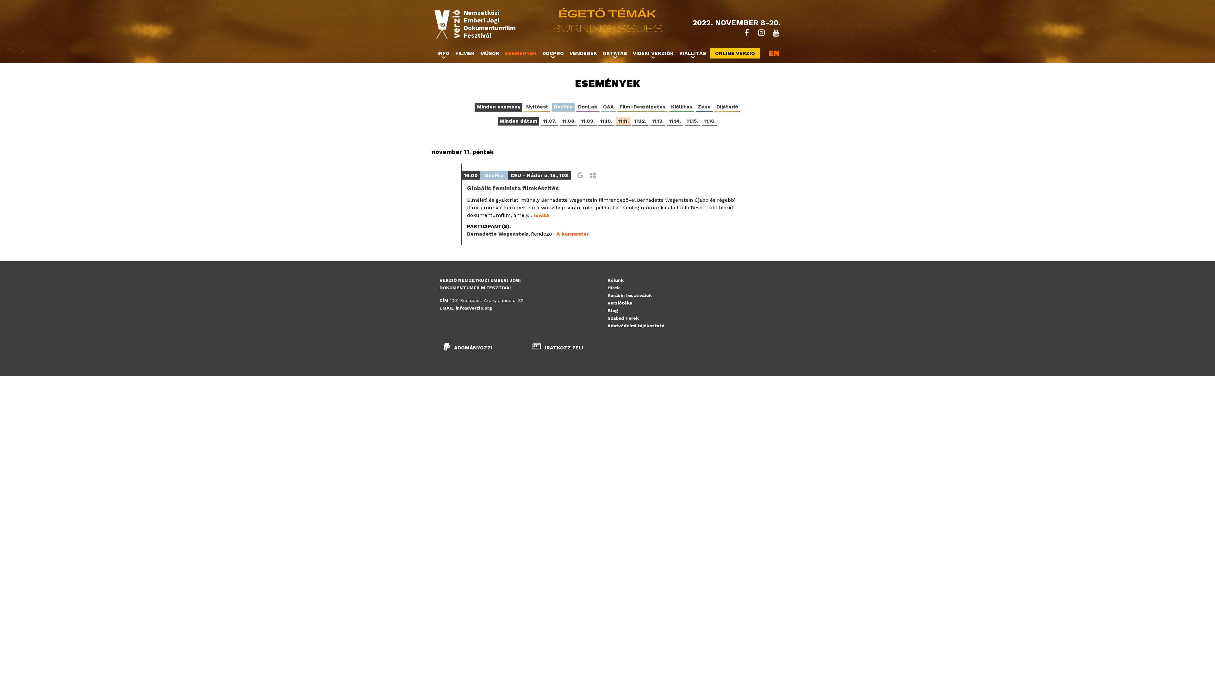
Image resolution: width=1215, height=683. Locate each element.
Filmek (465, 53)
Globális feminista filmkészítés (513, 188)
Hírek (614, 287)
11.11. (623, 121)
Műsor (489, 53)
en (774, 53)
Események (521, 53)
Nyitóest (537, 107)
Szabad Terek (623, 318)
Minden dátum (518, 121)
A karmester (573, 234)
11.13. (658, 121)
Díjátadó (727, 107)
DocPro (563, 107)
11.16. (709, 121)
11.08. (569, 121)
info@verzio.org (474, 308)
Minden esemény (498, 107)
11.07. (549, 121)
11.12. (640, 121)
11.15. (692, 121)
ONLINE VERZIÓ (735, 53)
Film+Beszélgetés (642, 107)
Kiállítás (681, 107)
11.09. (588, 121)
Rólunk (616, 280)
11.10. (606, 121)
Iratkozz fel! (563, 348)
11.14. (675, 121)
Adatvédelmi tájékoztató (636, 325)
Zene (704, 107)
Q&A (608, 107)
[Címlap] (447, 24)
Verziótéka (620, 302)
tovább (541, 215)
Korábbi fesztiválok (630, 295)
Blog (613, 310)
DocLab (587, 107)
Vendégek (583, 53)
